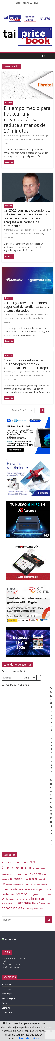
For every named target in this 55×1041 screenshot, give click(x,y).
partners (45, 889)
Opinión (8, 206)
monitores (41, 885)
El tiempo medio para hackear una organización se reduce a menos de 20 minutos (27, 119)
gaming (33, 878)
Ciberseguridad (25, 139)
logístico (9, 885)
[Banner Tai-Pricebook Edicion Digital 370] (27, 17)
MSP (47, 884)
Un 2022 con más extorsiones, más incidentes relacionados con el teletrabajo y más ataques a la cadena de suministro (27, 218)
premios (21, 894)
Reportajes (7, 993)
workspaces (32, 908)
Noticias (8, 103)
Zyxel (41, 908)
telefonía (36, 903)
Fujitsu (25, 879)
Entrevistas (7, 989)
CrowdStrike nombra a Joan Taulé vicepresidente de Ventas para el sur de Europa (26, 364)
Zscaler (7, 322)
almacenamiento (17, 862)
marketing (16, 884)
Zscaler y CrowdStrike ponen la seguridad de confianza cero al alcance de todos (27, 306)
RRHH (35, 898)
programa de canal (40, 894)
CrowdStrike (38, 139)
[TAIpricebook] (9, 939)
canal (33, 862)
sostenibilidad (25, 902)
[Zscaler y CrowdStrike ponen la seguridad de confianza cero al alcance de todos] (27, 268)
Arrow (26, 862)
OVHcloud (28, 890)
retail (28, 898)
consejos (41, 868)
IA (3, 883)
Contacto (6, 1007)
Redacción (26, 135)
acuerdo (6, 862)
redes (13, 899)
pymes (6, 898)
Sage (41, 898)
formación (16, 878)
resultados (20, 899)
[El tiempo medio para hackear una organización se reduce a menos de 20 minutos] (27, 73)
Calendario (7, 1012)
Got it (36, 1038)
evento (35, 873)
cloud (35, 868)
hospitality (42, 879)
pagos (35, 889)
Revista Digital (8, 998)
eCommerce (21, 874)
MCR (23, 884)
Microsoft (31, 884)
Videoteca (6, 1003)
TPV (24, 909)
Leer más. (24, 1038)
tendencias (8, 237)
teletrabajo (45, 903)
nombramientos (10, 379)
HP (48, 879)
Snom (15, 903)
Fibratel (7, 143)
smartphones (7, 903)
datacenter (7, 874)
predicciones (8, 894)
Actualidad (6, 984)
